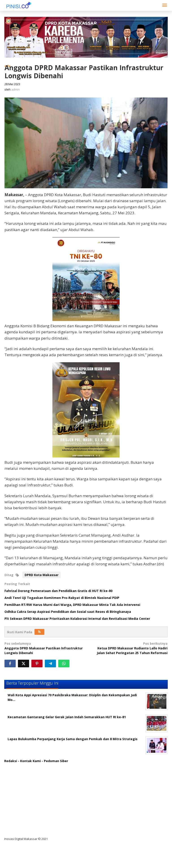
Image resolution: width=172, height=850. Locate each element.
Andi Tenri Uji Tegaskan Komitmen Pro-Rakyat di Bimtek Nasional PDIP (61, 598)
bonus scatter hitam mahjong (32, 811)
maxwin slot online (23, 775)
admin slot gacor (21, 793)
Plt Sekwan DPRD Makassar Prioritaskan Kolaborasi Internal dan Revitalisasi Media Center (77, 618)
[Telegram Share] (50, 663)
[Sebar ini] (10, 663)
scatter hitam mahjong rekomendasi (38, 765)
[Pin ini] (37, 663)
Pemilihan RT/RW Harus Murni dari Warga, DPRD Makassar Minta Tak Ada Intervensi (72, 605)
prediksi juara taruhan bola (30, 830)
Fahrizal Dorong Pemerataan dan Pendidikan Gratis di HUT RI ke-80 (58, 591)
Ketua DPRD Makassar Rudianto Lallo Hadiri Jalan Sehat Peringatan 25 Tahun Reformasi (132, 648)
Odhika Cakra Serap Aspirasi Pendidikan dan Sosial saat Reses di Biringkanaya (67, 611)
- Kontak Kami (29, 761)
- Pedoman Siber (55, 761)
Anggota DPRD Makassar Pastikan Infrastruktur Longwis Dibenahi (43, 648)
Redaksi (10, 761)
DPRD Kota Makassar (41, 575)
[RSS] (39, 632)
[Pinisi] (19, 5)
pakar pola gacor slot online (30, 821)
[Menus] (164, 5)
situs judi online (20, 802)
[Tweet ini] (23, 663)
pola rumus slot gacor (25, 784)
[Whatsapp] (63, 663)
